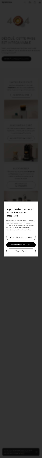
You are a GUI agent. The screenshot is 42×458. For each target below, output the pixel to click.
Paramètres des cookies (21, 237)
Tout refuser (21, 251)
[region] (21, 229)
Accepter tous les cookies (21, 245)
